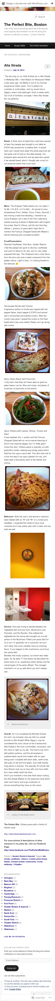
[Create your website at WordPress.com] (27, 3)
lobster (7, 861)
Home (7, 45)
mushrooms (31, 861)
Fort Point (9, 903)
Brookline (8, 890)
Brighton (8, 887)
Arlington (8, 877)
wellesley (8, 864)
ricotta (40, 861)
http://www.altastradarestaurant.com (20, 833)
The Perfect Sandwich (39, 45)
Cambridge (9, 893)
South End (9, 919)
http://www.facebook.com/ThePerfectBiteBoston (26, 850)
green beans (41, 858)
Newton (7, 909)
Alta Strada (12, 65)
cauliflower (15, 858)
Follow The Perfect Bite (16, 947)
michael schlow (18, 861)
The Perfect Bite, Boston (25, 24)
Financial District (12, 900)
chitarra (24, 858)
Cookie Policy (15, 989)
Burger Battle (19, 45)
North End (9, 913)
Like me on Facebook (14, 937)
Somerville (9, 916)
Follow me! (11, 968)
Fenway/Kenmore (12, 896)
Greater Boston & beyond (23, 856)
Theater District (11, 922)
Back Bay (8, 881)
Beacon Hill (9, 884)
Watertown (9, 929)
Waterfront (9, 925)
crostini (32, 858)
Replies (18, 864)
